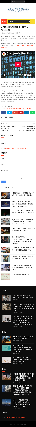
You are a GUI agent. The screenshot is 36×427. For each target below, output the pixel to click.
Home (4, 21)
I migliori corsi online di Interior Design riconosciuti (23, 296)
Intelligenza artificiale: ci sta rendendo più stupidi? (23, 338)
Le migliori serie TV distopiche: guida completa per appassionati (23, 211)
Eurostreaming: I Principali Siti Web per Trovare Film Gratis (23, 194)
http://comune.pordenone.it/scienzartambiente (16, 108)
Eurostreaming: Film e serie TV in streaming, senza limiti (23, 229)
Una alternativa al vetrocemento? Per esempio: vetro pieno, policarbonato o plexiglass (22, 240)
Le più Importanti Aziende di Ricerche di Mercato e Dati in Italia (22, 267)
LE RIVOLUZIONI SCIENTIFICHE (21, 274)
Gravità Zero (22, 424)
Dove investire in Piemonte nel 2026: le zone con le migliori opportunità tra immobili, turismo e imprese (23, 377)
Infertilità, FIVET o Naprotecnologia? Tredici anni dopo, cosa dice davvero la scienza (23, 348)
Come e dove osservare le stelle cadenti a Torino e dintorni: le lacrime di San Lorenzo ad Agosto (22, 403)
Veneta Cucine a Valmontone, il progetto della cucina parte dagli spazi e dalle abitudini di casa (23, 307)
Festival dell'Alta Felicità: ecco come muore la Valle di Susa (23, 249)
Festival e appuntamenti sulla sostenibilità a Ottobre (22, 257)
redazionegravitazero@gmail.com (16, 149)
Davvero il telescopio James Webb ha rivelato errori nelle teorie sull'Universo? (22, 204)
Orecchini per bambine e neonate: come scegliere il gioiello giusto (22, 360)
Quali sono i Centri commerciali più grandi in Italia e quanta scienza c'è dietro (23, 221)
